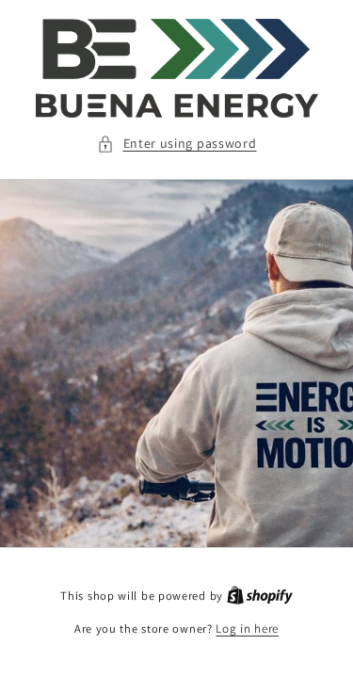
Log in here (247, 629)
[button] (177, 143)
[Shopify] (260, 596)
